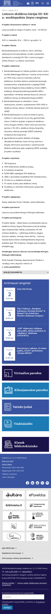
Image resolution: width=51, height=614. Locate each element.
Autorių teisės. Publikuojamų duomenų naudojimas (24, 584)
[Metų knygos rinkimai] (14, 526)
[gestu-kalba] (32, 3)
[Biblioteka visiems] (37, 526)
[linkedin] (32, 483)
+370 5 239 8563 (8, 477)
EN (37, 2)
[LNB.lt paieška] (42, 3)
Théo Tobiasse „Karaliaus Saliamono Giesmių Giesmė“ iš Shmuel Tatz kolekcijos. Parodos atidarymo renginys (31, 312)
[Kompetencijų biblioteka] (37, 505)
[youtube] (37, 483)
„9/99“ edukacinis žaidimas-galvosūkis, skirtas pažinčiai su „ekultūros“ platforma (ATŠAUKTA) (31, 332)
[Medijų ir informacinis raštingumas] (37, 536)
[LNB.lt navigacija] (48, 3)
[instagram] (42, 483)
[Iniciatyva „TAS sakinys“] (14, 536)
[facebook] (27, 483)
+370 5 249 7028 (17, 468)
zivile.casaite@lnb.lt (12, 267)
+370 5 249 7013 (18, 471)
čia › (12, 246)
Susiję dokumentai (12, 272)
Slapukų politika (8, 583)
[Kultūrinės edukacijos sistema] (37, 515)
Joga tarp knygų (24, 289)
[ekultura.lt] (14, 494)
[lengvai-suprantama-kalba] (28, 3)
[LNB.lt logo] (12, 3)
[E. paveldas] (37, 494)
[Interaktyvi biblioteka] (14, 505)
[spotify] (47, 483)
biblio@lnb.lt (27, 572)
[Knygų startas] (14, 515)
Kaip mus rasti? (8, 461)
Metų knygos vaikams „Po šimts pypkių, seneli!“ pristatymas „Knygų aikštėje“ (31, 350)
